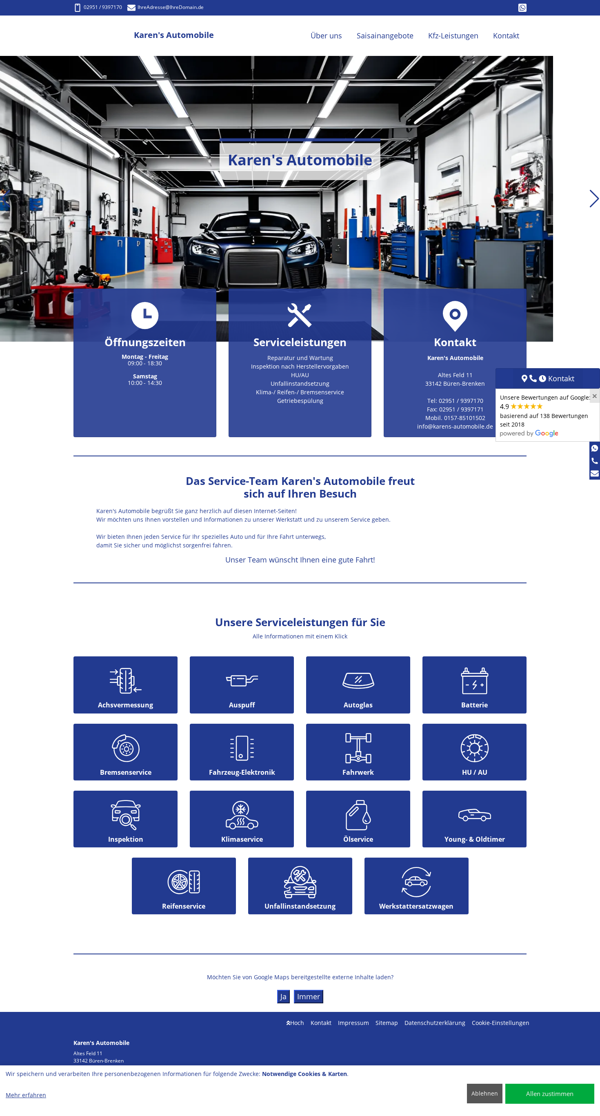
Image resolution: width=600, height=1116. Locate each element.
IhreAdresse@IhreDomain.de (171, 7)
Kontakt (321, 1023)
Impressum (353, 1023)
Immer (308, 996)
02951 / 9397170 (103, 7)
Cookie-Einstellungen (500, 1023)
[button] (5, 199)
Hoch (297, 1023)
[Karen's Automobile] (103, 36)
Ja (283, 996)
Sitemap (387, 1023)
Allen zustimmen (549, 1093)
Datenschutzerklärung (434, 1023)
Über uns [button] (326, 35)
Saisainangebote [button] (385, 35)
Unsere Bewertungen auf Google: (545, 410)
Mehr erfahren (26, 1095)
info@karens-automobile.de (455, 426)
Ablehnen (484, 1093)
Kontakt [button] (506, 35)
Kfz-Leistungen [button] (453, 35)
